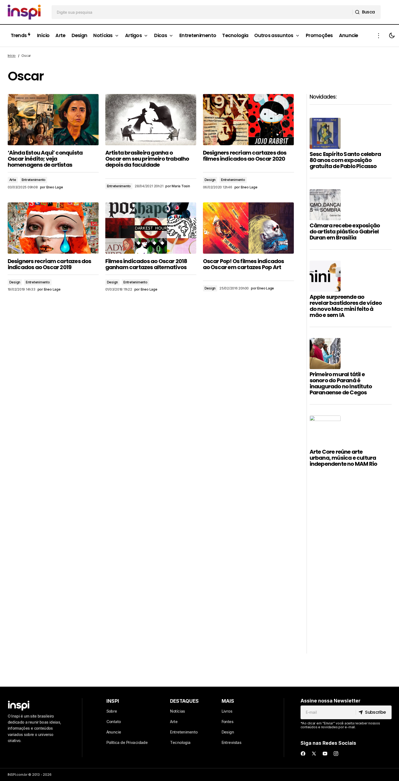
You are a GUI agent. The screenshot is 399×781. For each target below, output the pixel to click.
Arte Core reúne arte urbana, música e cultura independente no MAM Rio (343, 458)
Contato (113, 721)
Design (210, 180)
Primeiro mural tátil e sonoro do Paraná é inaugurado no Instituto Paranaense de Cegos (341, 383)
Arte (12, 180)
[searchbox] (202, 12)
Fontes (228, 721)
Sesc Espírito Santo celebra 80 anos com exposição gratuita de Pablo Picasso (345, 160)
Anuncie (113, 732)
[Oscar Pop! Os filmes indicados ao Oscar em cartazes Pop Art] (248, 228)
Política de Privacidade (127, 742)
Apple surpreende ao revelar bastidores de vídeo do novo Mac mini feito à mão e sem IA (346, 306)
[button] (378, 36)
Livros (227, 711)
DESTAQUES (184, 701)
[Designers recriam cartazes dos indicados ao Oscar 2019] (53, 228)
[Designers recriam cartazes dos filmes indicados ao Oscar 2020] (248, 119)
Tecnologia (180, 742)
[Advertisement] (351, 571)
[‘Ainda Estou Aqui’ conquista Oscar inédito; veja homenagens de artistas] (53, 119)
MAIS (228, 701)
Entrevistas (232, 742)
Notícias (177, 711)
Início (12, 56)
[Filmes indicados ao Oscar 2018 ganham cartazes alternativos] (150, 228)
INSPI (112, 701)
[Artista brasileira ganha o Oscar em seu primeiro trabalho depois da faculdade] (150, 119)
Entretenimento (34, 180)
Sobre (111, 711)
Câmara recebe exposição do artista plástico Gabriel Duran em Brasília (345, 231)
